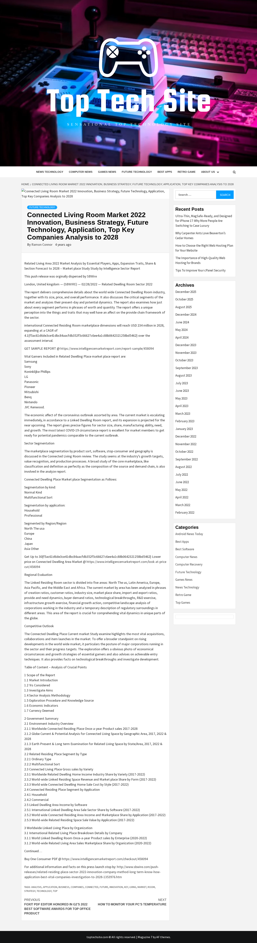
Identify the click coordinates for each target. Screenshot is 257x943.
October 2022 (184, 452)
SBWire (92, 276)
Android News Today (189, 534)
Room (151, 887)
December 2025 (185, 292)
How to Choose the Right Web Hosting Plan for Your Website (204, 247)
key (126, 887)
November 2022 (185, 444)
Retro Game (186, 171)
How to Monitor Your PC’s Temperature (132, 902)
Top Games (182, 602)
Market (142, 887)
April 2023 (181, 406)
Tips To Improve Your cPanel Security (200, 270)
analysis (36, 887)
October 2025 (184, 299)
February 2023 (184, 421)
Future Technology (137, 171)
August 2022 (183, 467)
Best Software (184, 549)
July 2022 (181, 474)
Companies (77, 887)
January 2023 (184, 429)
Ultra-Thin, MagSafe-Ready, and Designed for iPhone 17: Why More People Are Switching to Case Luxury (203, 221)
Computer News (80, 171)
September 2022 (186, 459)
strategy (29, 891)
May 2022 (181, 490)
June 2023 (182, 391)
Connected (91, 887)
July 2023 (181, 383)
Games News (107, 171)
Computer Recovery (188, 564)
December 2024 (185, 314)
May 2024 (181, 330)
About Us (208, 171)
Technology (44, 891)
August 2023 (183, 375)
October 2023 (184, 360)
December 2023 (185, 345)
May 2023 (181, 398)
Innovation (116, 887)
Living (132, 887)
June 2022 (182, 482)
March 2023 (182, 414)
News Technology (49, 171)
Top (55, 891)
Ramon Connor (42, 244)
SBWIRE (70, 284)
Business (64, 887)
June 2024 (182, 322)
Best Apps (164, 171)
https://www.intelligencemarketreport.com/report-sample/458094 (107, 348)
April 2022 (181, 497)
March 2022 (182, 505)
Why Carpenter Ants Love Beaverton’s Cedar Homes (200, 235)
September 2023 (186, 368)
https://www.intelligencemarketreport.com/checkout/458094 (105, 859)
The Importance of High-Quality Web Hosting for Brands (200, 260)
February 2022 (184, 512)
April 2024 (181, 337)
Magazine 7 (145, 937)
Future (104, 887)
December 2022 (185, 436)
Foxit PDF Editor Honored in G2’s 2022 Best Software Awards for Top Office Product (57, 906)
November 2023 (185, 353)
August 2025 (183, 307)
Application (50, 887)
